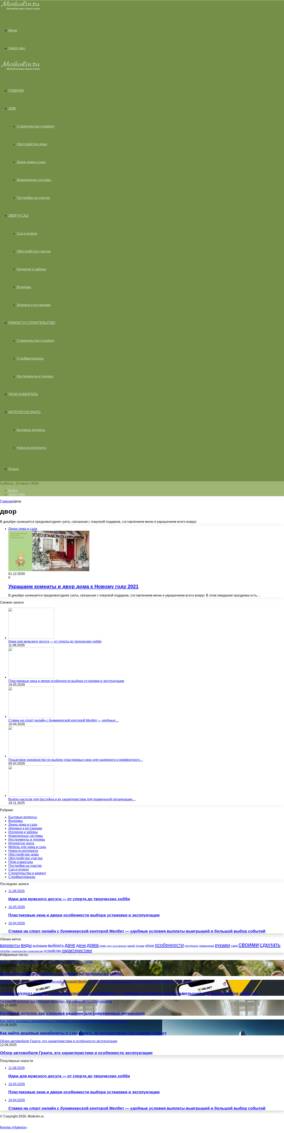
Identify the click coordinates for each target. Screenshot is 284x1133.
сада (234, 945)
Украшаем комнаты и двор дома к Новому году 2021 (73, 586)
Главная (6, 501)
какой (131, 945)
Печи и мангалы (23, 394)
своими (248, 944)
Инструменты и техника (35, 376)
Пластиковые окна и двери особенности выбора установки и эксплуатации (66, 681)
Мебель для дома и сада (27, 847)
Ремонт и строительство (31, 323)
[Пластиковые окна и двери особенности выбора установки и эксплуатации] (31, 677)
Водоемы (24, 287)
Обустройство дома (32, 144)
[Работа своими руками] (21, 9)
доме (102, 945)
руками (222, 945)
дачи (81, 945)
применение (206, 945)
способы (5, 951)
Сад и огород (27, 233)
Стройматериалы (30, 358)
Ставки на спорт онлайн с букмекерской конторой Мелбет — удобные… (63, 720)
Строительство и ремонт (35, 126)
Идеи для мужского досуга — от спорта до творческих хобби (54, 641)
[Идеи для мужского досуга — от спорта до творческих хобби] (31, 637)
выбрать (56, 945)
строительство (35, 951)
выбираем (40, 945)
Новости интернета (31, 448)
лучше (140, 945)
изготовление (119, 946)
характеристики (77, 950)
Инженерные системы (34, 180)
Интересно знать (24, 412)
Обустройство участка (34, 251)
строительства (19, 951)
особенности (169, 945)
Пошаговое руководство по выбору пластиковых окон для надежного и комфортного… (75, 760)
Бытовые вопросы (31, 430)
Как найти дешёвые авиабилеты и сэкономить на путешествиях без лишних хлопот (83, 1033)
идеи (109, 946)
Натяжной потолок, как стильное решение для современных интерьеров (72, 1013)
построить (191, 945)
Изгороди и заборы (31, 269)
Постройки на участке (33, 198)
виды (26, 945)
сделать (270, 945)
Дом (12, 108)
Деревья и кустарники (34, 305)
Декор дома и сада (31, 162)
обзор (149, 945)
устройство (52, 951)
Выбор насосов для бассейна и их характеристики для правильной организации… (72, 799)
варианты (10, 945)
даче (70, 945)
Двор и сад (18, 215)
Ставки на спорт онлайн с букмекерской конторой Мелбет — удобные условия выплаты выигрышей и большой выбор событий (128, 993)
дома (93, 945)
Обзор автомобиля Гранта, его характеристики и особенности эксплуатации (76, 1053)
